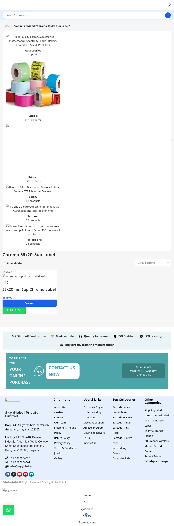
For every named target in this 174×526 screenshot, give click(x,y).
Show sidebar (15, 263)
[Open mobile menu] (4, 5)
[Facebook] (7, 474)
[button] (8, 510)
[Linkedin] (31, 474)
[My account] (169, 5)
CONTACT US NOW (62, 371)
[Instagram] (13, 474)
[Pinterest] (25, 474)
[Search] (168, 15)
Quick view (7, 282)
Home (6, 26)
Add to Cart (16, 310)
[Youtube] (19, 474)
